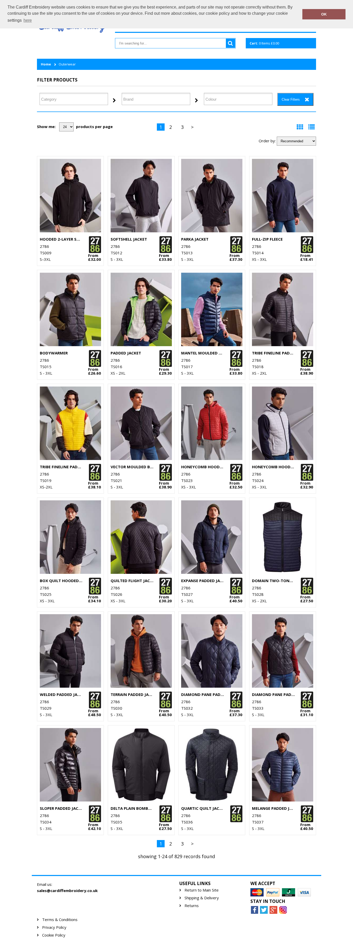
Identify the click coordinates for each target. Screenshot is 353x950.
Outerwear (67, 64)
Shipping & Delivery (202, 898)
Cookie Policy (53, 935)
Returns (192, 906)
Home (46, 64)
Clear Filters (291, 99)
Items (264, 43)
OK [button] (324, 14)
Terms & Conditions (60, 920)
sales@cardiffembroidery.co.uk (67, 890)
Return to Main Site (202, 890)
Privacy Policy (54, 927)
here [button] (28, 20)
